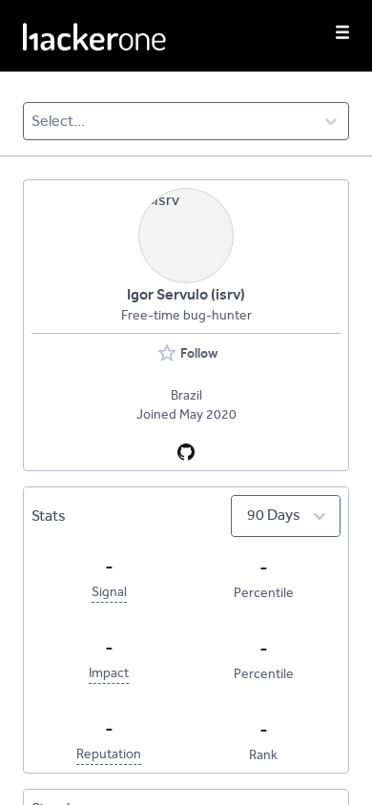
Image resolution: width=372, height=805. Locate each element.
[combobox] (32, 121)
